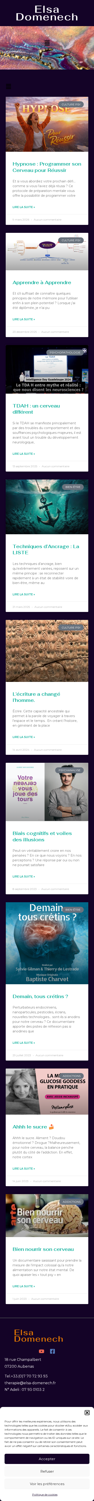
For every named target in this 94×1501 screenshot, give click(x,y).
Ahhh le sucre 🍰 (33, 1127)
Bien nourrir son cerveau (43, 1249)
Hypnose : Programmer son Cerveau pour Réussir (47, 167)
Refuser (47, 1471)
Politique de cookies (44, 1494)
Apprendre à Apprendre (42, 282)
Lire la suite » (24, 207)
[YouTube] (41, 1351)
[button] (87, 1412)
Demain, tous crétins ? (40, 996)
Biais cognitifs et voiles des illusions (42, 836)
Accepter (47, 1459)
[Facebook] (52, 1351)
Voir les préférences (47, 1484)
